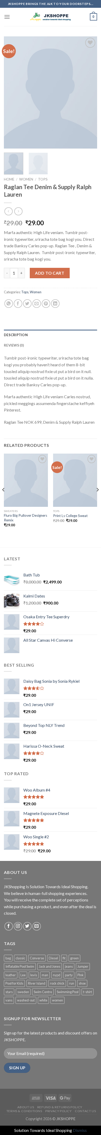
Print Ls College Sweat (70, 516)
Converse (37, 958)
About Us (25, 1107)
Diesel (53, 958)
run (71, 983)
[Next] (88, 92)
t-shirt (87, 992)
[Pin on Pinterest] (46, 303)
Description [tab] (16, 335)
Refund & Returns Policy (59, 1107)
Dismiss (80, 1130)
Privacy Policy (58, 1111)
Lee (23, 975)
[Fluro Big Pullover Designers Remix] (26, 480)
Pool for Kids (14, 983)
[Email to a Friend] (36, 303)
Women (26, 179)
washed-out (26, 1000)
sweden (23, 992)
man (45, 975)
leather (10, 975)
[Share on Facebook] (18, 303)
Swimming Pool (67, 992)
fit (64, 958)
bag (8, 958)
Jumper (82, 966)
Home (9, 179)
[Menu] (7, 16)
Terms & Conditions (24, 1111)
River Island (36, 983)
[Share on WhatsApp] (8, 303)
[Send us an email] (36, 926)
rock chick (57, 983)
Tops (43, 179)
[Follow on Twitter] (27, 926)
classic (20, 958)
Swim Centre (43, 992)
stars (9, 992)
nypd (56, 975)
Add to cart (49, 272)
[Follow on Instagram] (18, 926)
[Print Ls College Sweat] (75, 480)
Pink (80, 975)
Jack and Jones (49, 966)
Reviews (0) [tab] (14, 345)
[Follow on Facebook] (8, 926)
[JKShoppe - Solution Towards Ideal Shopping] (50, 17)
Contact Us (85, 1111)
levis (33, 975)
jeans (69, 966)
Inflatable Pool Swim (19, 966)
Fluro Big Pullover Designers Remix (25, 517)
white (43, 1000)
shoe (82, 983)
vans (8, 1000)
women (57, 1000)
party (69, 975)
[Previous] (12, 92)
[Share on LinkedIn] (55, 303)
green (74, 958)
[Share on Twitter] (27, 303)
